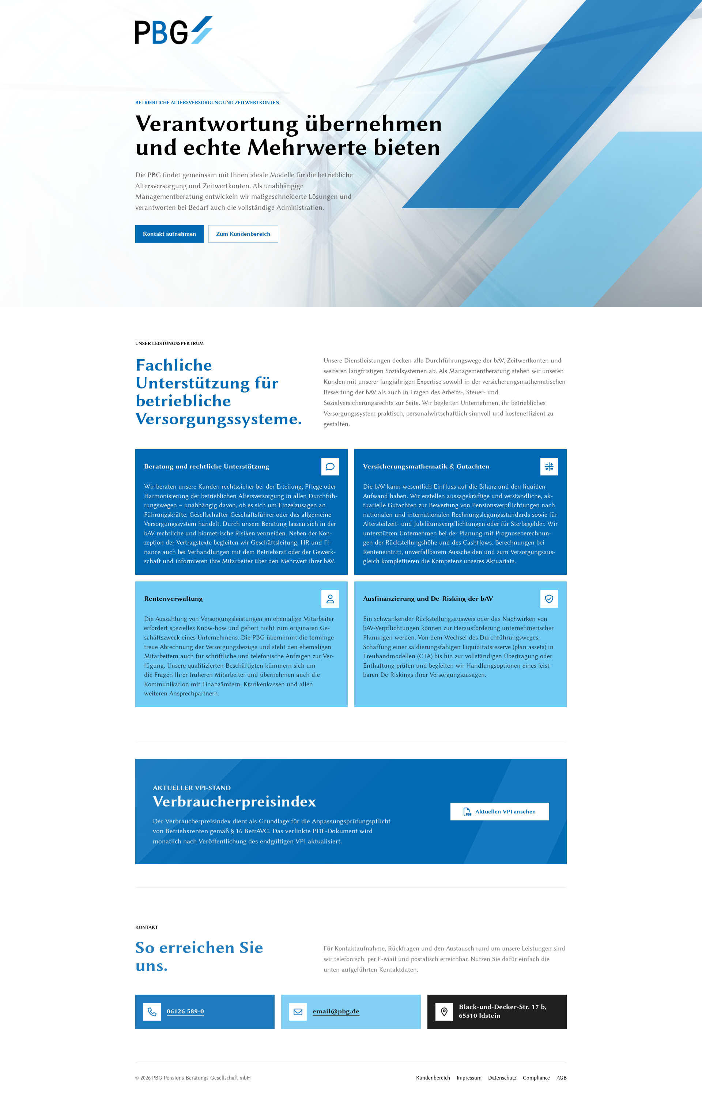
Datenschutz (502, 1078)
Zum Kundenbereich (243, 234)
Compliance (536, 1078)
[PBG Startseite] (174, 30)
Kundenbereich (433, 1078)
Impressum (469, 1078)
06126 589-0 (185, 1012)
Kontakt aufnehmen (169, 234)
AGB (561, 1078)
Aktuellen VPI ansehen (505, 811)
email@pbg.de (336, 1012)
